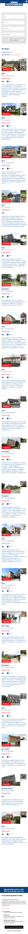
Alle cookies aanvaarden (14, 927)
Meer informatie (5, 908)
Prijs (12, 55)
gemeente (18, 55)
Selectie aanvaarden (14, 930)
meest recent (6, 55)
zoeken (15, 40)
